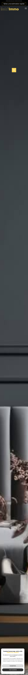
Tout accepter (13, 669)
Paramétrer (13, 666)
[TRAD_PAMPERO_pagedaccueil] (10, 10)
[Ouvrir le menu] (26, 8)
